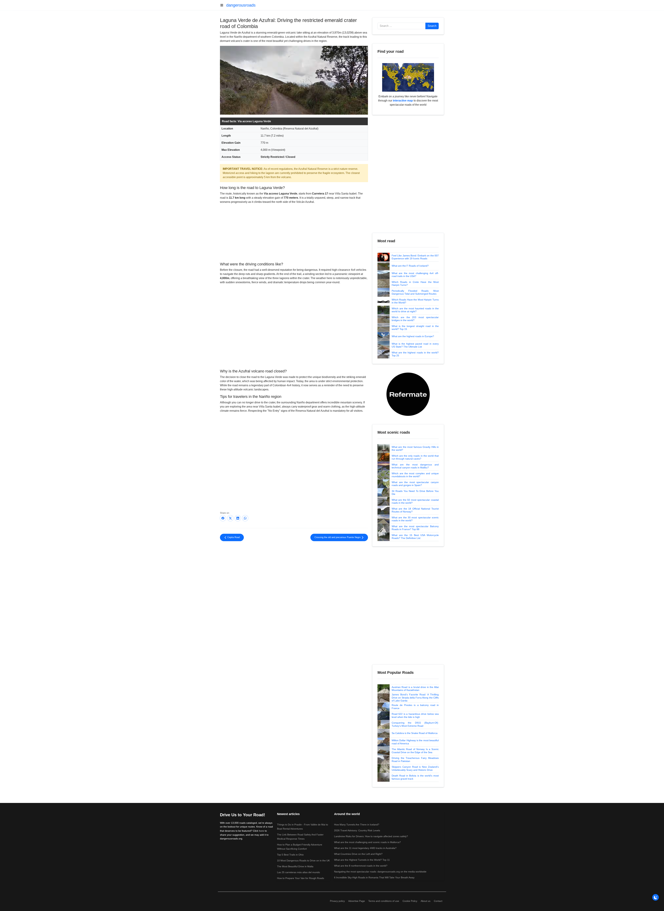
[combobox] (401, 26)
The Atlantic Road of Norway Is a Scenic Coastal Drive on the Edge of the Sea (415, 751)
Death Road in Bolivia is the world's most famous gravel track (415, 777)
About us (425, 901)
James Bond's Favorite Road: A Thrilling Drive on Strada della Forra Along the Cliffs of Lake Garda (415, 697)
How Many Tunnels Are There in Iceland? (356, 824)
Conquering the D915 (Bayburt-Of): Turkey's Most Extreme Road (415, 724)
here (261, 830)
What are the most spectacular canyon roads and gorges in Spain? (415, 484)
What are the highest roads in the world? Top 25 (415, 354)
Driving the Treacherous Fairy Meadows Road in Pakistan (415, 759)
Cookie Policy (410, 901)
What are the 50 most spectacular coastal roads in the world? (415, 501)
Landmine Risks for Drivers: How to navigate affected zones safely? (371, 836)
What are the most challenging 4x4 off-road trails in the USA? (415, 275)
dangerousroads (241, 5)
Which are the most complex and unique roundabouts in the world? (415, 475)
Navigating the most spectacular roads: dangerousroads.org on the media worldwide (380, 871)
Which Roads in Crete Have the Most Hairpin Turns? (415, 283)
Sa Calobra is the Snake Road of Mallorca (414, 733)
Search (432, 25)
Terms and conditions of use (383, 901)
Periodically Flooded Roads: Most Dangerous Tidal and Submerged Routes (415, 292)
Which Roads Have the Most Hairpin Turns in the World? (415, 301)
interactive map (403, 100)
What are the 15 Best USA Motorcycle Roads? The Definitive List (415, 537)
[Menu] (223, 5)
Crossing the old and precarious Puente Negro (338, 537)
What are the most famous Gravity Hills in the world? (415, 448)
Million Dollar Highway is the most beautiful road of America (415, 742)
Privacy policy (337, 901)
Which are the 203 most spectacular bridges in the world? (415, 319)
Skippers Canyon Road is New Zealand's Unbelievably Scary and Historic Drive (415, 768)
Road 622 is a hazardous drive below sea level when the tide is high (415, 715)
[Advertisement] (294, 232)
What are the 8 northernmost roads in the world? (360, 865)
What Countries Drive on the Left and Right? (358, 854)
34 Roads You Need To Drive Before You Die (415, 493)
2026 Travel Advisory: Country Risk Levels (357, 830)
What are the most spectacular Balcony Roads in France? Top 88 (415, 528)
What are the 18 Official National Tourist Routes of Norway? (415, 510)
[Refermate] (408, 393)
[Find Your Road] (408, 77)
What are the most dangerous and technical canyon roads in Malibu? (415, 466)
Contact (438, 901)
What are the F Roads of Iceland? (410, 265)
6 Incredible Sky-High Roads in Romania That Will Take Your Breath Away (374, 877)
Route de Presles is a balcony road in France (415, 707)
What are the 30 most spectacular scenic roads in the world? (415, 519)
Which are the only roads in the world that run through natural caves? (415, 457)
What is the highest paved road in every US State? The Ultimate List (415, 345)
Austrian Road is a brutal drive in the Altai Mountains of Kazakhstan (415, 689)
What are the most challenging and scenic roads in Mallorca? (367, 842)
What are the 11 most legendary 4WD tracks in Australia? (365, 848)
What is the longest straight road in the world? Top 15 (415, 328)
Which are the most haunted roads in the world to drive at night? (415, 310)
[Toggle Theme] (655, 897)
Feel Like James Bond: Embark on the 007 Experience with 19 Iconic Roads (415, 257)
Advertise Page (356, 901)
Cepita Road (233, 537)
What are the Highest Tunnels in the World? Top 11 (362, 859)
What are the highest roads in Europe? (413, 336)
